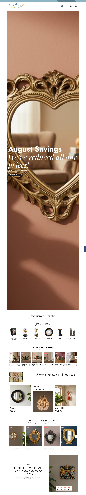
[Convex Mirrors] (20, 395)
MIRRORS (51, 9)
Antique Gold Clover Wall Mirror (14, 448)
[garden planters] (65, 395)
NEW (9, 9)
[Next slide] (76, 357)
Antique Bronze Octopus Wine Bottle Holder (12, 365)
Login (71, 6)
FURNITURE (18, 9)
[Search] (62, 6)
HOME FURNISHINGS (40, 9)
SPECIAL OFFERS (73, 9)
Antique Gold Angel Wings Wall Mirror (66, 448)
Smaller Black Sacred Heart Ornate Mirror (49, 448)
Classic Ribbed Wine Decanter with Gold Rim (69, 365)
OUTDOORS (61, 9)
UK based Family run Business (14, 1)
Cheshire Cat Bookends (24, 365)
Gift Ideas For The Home (43, 347)
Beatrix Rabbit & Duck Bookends (35, 365)
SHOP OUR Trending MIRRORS (43, 420)
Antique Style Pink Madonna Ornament (47, 365)
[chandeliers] (43, 401)
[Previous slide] (9, 357)
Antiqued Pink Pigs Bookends (58, 365)
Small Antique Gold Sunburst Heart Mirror (31, 448)
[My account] (71, 5)
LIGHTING (28, 9)
